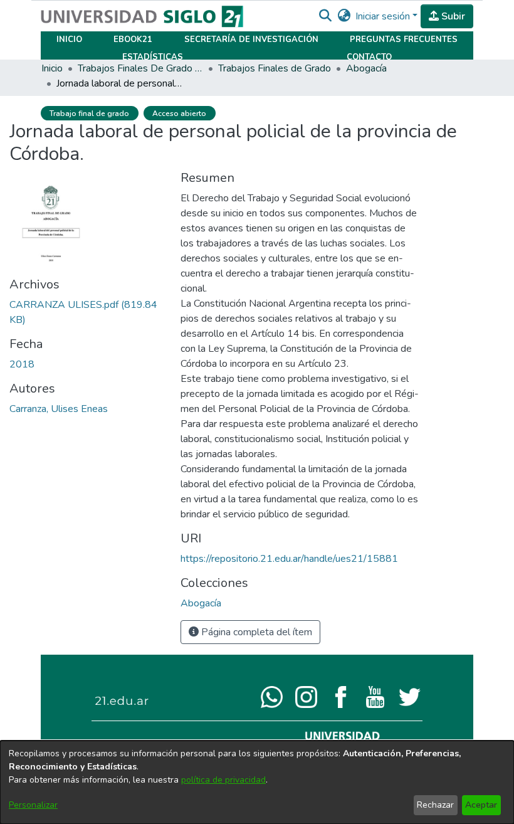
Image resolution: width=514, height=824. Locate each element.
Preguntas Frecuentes (404, 39)
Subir (452, 16)
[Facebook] (340, 696)
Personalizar (33, 805)
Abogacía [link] (366, 68)
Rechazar (435, 805)
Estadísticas (152, 57)
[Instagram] (306, 696)
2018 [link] (21, 364)
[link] (201, 603)
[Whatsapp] (271, 696)
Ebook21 (132, 39)
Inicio (69, 39)
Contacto (369, 57)
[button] (325, 16)
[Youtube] (375, 696)
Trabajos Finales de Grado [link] (274, 68)
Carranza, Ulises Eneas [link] (58, 409)
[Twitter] (409, 696)
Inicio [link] (52, 68)
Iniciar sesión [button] (383, 16)
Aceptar (481, 805)
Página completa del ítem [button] (255, 632)
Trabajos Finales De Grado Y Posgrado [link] (140, 68)
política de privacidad (223, 780)
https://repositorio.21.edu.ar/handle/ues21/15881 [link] (289, 559)
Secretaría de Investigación (251, 39)
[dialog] (257, 782)
